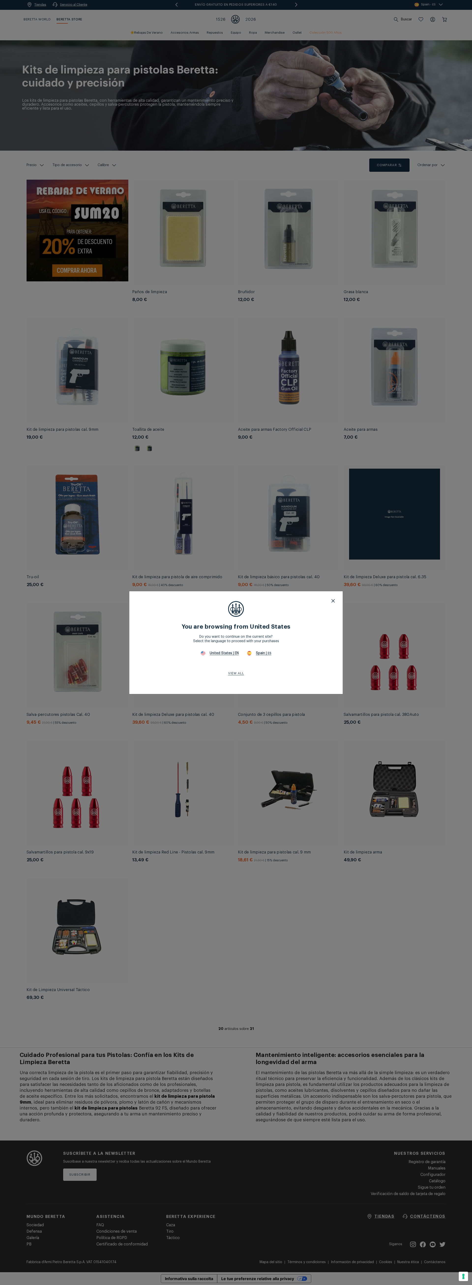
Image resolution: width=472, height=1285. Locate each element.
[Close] (333, 600)
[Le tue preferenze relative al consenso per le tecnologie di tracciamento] (463, 1276)
